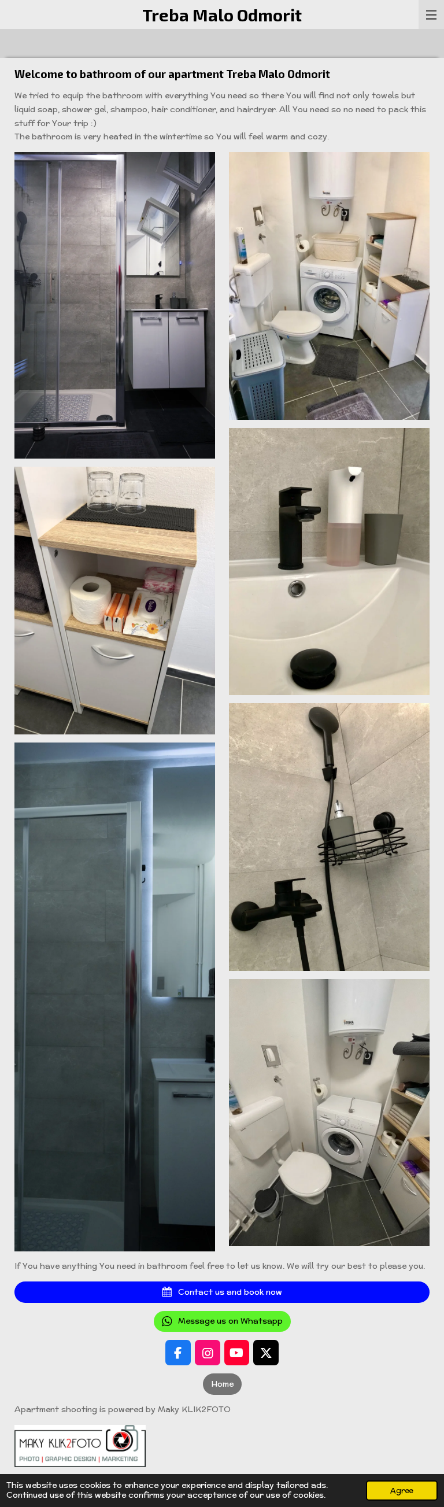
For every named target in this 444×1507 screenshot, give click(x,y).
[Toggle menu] (431, 14)
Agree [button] (401, 1490)
